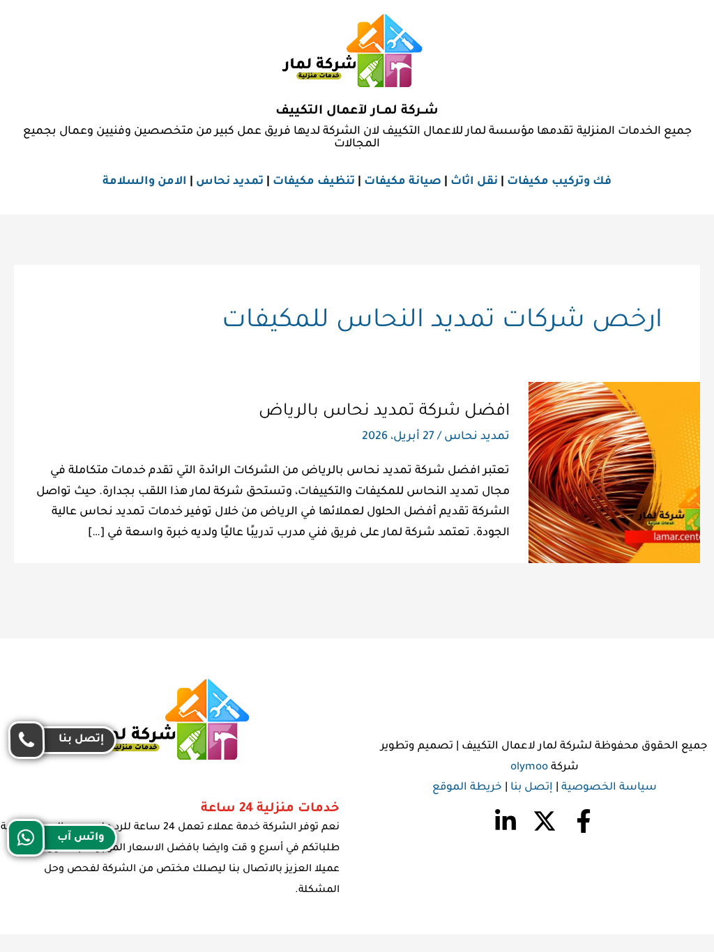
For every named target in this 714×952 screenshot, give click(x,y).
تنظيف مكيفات (314, 182)
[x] (544, 821)
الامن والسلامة (144, 182)
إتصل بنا (531, 788)
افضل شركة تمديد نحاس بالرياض (384, 412)
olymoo (529, 768)
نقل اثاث (474, 182)
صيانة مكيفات (402, 182)
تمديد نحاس (230, 182)
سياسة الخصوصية (609, 788)
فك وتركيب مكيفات (559, 182)
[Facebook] (583, 821)
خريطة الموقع (467, 788)
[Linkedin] (505, 821)
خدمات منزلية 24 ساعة (270, 809)
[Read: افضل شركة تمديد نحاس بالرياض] (614, 473)
